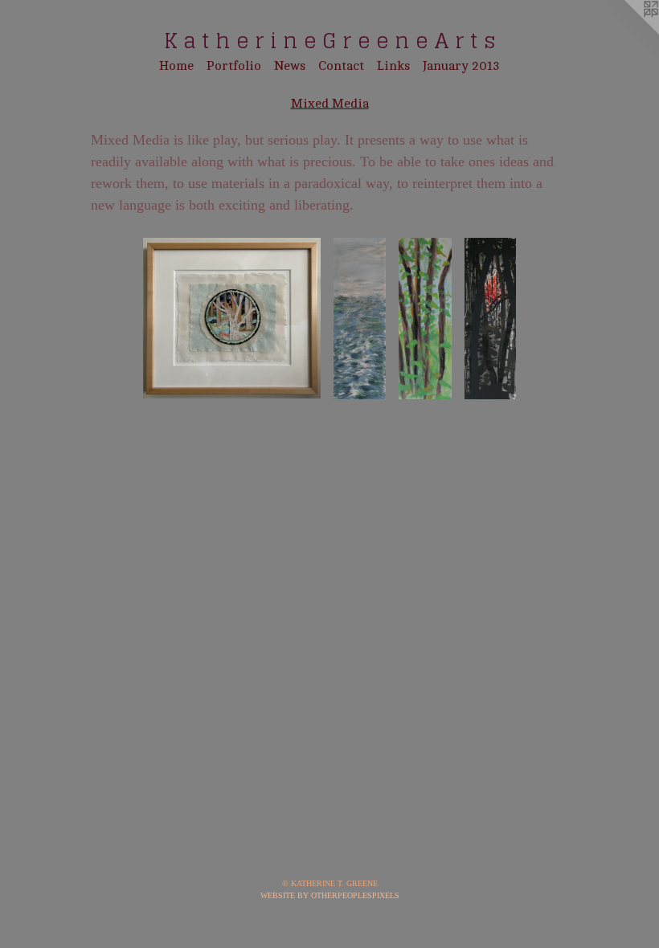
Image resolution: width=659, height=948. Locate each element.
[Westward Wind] (359, 318)
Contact (341, 66)
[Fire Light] (490, 318)
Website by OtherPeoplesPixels (329, 895)
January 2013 (461, 66)
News (289, 66)
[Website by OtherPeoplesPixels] (627, 32)
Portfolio (234, 66)
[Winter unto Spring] (232, 318)
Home (176, 66)
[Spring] (425, 318)
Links (393, 66)
